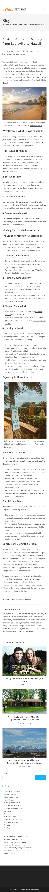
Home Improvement (11, 797)
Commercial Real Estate (12, 791)
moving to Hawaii (35, 264)
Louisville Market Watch (12, 805)
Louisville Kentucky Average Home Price (17, 848)
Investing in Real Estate (12, 803)
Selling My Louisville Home (12, 839)
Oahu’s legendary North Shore (28, 202)
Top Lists (7, 825)
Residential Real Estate (15, 54)
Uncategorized (9, 828)
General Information (11, 794)
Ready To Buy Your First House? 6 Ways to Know (24, 679)
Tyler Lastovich (36, 125)
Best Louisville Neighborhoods (14, 845)
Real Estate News (10, 817)
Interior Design (9, 800)
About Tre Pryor (9, 853)
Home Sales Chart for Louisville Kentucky (17, 850)
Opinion (6, 814)
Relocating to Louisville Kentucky (15, 842)
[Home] (3, 24)
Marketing (7, 811)
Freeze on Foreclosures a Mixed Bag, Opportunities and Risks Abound (24, 718)
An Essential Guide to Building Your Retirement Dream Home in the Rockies (24, 761)
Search (4, 774)
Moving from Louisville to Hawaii (18, 599)
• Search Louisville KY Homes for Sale (15, 836)
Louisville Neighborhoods (13, 808)
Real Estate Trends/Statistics (14, 819)
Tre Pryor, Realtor (13, 51)
